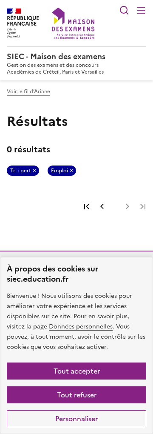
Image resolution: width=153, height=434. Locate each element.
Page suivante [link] (127, 206)
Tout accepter (77, 371)
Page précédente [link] (102, 206)
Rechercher (124, 10)
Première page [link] (87, 206)
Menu (141, 10)
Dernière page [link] (143, 206)
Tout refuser (76, 395)
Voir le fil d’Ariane (28, 91)
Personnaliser (76, 419)
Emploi (59, 170)
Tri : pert (20, 170)
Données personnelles (81, 326)
